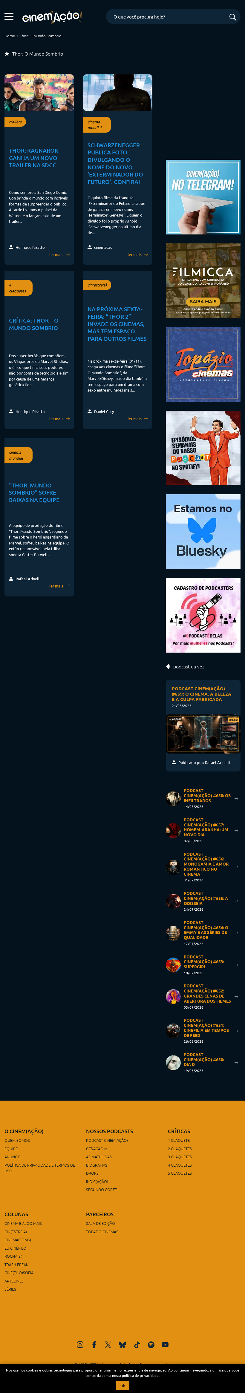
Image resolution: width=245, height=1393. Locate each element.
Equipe (11, 1148)
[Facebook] (94, 1344)
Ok (122, 1385)
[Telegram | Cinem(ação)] (203, 196)
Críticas (179, 1131)
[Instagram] (80, 1344)
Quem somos (17, 1140)
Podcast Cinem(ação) (107, 1140)
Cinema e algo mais (23, 1223)
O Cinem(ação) (24, 1131)
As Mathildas (99, 1156)
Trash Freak (16, 1264)
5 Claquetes (180, 1173)
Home (9, 36)
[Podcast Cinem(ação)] (203, 447)
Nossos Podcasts (109, 1131)
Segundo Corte (101, 1189)
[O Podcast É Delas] (203, 614)
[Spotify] (151, 1344)
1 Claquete (179, 1140)
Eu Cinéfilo (15, 1248)
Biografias (96, 1165)
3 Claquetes (180, 1156)
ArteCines (14, 1281)
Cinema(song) (17, 1239)
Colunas (16, 1214)
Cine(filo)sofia (18, 1272)
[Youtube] (165, 1344)
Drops (92, 1173)
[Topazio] (203, 363)
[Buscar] (232, 17)
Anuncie (12, 1156)
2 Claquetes (180, 1148)
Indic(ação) (97, 1181)
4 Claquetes (180, 1165)
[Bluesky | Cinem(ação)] (203, 530)
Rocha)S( (13, 1256)
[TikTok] (137, 1344)
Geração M (97, 1148)
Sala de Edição (100, 1223)
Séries (10, 1289)
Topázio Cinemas (102, 1231)
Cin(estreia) (15, 1231)
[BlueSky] (122, 1344)
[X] (108, 1344)
